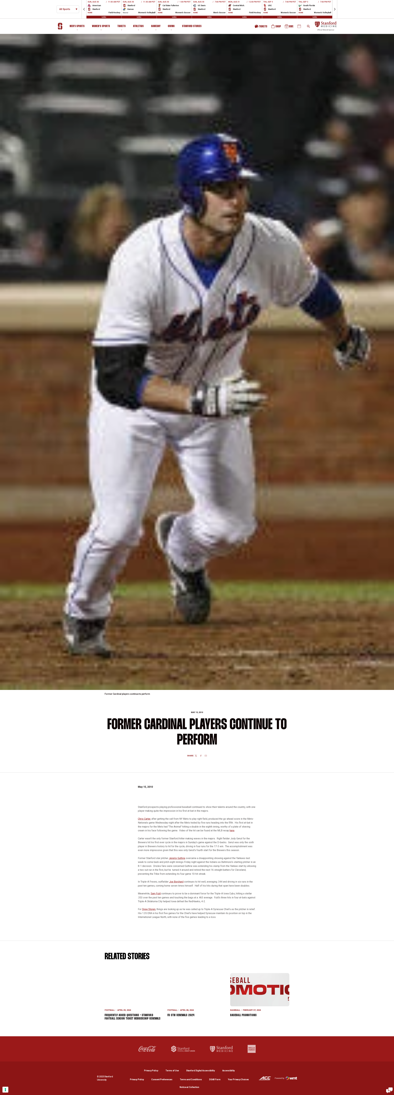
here (232, 830)
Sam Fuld (156, 893)
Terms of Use (172, 1070)
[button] (84, 9)
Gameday (156, 26)
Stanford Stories (192, 27)
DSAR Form (214, 1079)
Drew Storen (148, 909)
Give (289, 27)
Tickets (121, 26)
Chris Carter (144, 818)
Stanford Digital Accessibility (203, 1070)
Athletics (138, 26)
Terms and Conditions (191, 1079)
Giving (171, 26)
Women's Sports (101, 26)
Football (110, 1010)
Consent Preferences (161, 1079)
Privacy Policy (153, 1070)
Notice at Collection (189, 1087)
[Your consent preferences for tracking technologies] (5, 1090)
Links (104, 17)
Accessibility (228, 1070)
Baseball (235, 1010)
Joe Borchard (176, 881)
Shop (276, 27)
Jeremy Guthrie (177, 858)
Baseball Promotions (243, 1015)
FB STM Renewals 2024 (180, 1015)
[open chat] (389, 1090)
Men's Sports (77, 26)
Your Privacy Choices (238, 1079)
